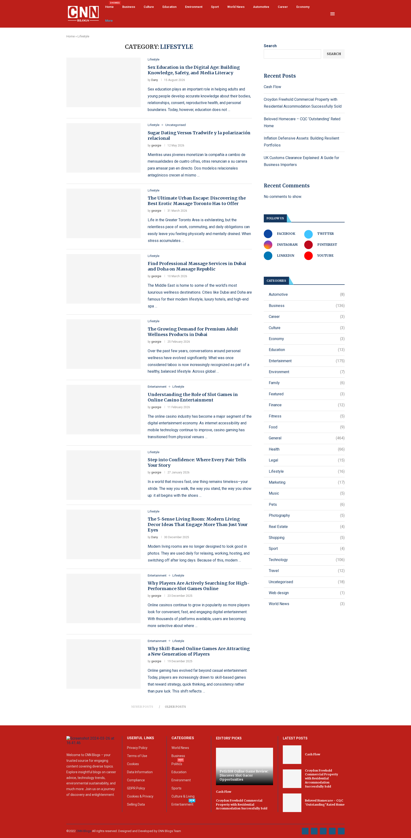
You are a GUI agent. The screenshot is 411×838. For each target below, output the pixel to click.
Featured (307, 394)
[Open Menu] (332, 14)
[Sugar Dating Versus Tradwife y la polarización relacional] (103, 148)
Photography (307, 515)
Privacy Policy (137, 747)
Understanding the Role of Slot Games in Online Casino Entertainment (193, 397)
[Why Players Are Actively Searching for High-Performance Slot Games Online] (103, 598)
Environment (193, 7)
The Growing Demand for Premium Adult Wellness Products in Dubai (193, 331)
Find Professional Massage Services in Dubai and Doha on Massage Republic (197, 266)
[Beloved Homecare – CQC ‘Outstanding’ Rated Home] (292, 802)
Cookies (133, 764)
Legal (307, 460)
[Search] (342, 14)
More (109, 20)
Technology (307, 559)
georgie (156, 145)
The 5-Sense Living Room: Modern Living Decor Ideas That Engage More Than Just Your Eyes (198, 524)
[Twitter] (314, 831)
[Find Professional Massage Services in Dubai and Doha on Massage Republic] (103, 279)
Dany (154, 80)
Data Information (140, 772)
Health (307, 449)
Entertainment (307, 361)
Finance (307, 405)
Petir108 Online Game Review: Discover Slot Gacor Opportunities (244, 775)
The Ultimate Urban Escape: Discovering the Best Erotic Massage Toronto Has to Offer (197, 200)
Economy (302, 7)
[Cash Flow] (292, 754)
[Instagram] (323, 831)
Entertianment (182, 804)
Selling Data (136, 804)
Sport (215, 7)
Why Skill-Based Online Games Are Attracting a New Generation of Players (199, 651)
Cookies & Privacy (140, 796)
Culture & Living (183, 796)
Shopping (307, 537)
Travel (307, 570)
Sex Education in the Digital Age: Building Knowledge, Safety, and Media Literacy (194, 70)
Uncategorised (307, 582)
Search (270, 46)
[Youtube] (332, 831)
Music (307, 493)
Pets (307, 504)
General (307, 438)
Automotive (261, 7)
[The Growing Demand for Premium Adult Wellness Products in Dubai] (103, 344)
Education (169, 7)
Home (109, 5)
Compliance (136, 780)
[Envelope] (341, 831)
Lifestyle (307, 471)
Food (307, 427)
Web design (307, 593)
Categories (182, 738)
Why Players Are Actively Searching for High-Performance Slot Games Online (199, 585)
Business (128, 7)
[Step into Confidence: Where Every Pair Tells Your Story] (103, 475)
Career (283, 7)
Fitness (307, 416)
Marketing (307, 482)
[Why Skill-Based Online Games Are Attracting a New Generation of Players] (103, 664)
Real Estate (307, 526)
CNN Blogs (84, 831)
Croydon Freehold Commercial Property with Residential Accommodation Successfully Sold (241, 804)
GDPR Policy (136, 788)
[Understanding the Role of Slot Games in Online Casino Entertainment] (103, 409)
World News (236, 7)
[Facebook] (305, 831)
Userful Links (140, 738)
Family (307, 383)
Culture (149, 7)
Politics (176, 764)
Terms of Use (137, 756)
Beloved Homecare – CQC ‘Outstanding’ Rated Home (324, 802)
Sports (176, 788)
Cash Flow (272, 87)
